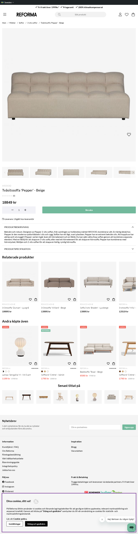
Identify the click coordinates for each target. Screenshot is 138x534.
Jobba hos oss (8, 470)
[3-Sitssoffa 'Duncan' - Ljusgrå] (20, 282)
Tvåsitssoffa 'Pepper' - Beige (52, 23)
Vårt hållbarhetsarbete (12, 458)
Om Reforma (8, 450)
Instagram (9, 486)
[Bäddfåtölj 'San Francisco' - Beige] (111, 397)
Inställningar (15, 524)
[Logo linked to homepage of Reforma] (27, 15)
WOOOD (6, 185)
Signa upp (129, 427)
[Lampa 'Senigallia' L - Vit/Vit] (94, 397)
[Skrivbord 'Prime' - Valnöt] (26, 397)
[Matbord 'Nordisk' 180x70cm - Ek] (9, 397)
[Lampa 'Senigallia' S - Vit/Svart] (77, 397)
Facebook (9, 482)
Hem (4, 23)
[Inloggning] (120, 14)
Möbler (12, 23)
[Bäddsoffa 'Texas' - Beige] (98, 346)
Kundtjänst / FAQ (10, 447)
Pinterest (9, 491)
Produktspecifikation (17, 249)
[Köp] (35, 299)
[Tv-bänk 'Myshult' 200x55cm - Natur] (43, 397)
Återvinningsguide (10, 462)
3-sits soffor (32, 23)
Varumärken (77, 450)
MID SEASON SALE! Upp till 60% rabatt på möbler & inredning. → (70, 2)
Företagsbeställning (11, 454)
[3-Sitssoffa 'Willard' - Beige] (59, 282)
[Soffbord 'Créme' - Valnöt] (59, 346)
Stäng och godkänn (36, 524)
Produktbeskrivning (16, 227)
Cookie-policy (20, 518)
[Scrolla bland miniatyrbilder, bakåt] (5, 172)
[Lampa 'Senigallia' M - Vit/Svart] (20, 346)
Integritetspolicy (10, 466)
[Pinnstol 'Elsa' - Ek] (60, 397)
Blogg (73, 447)
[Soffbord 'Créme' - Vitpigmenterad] (129, 397)
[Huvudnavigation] (4, 14)
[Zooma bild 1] (69, 95)
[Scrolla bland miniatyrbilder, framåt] (133, 172)
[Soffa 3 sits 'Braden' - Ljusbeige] (98, 282)
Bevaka (89, 210)
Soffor (21, 23)
